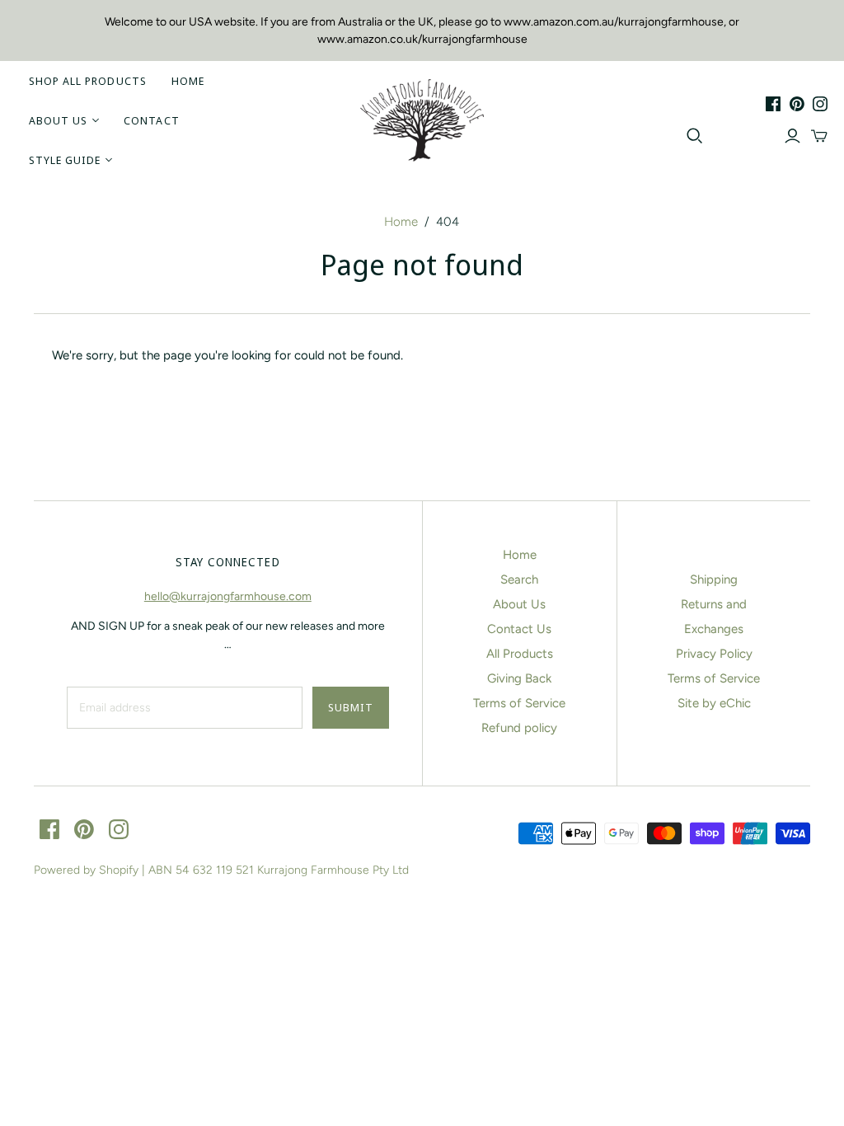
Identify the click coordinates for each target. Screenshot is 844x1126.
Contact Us (519, 629)
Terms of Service (519, 703)
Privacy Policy (714, 653)
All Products (519, 653)
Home (187, 80)
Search (519, 579)
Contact (151, 120)
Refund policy (519, 727)
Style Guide (65, 159)
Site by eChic (714, 703)
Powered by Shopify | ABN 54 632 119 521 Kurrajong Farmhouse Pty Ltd (221, 870)
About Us (58, 120)
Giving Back (519, 678)
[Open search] (695, 136)
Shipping (714, 579)
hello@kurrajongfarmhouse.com (228, 596)
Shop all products (88, 80)
